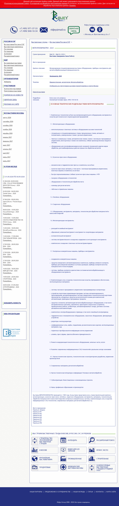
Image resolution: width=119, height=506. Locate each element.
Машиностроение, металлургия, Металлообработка (66, 82)
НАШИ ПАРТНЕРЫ (36, 492)
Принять (72, 6)
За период (8, 54)
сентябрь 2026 (8, 121)
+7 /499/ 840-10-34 (29, 31)
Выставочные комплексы (13, 47)
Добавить (7, 82)
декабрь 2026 (7, 133)
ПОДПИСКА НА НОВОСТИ (13, 95)
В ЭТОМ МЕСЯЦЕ (10, 167)
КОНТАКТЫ (100, 492)
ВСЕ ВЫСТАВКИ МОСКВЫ (14, 113)
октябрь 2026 (7, 125)
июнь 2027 (6, 157)
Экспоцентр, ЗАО (56, 76)
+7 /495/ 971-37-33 (29, 29)
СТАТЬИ (90, 492)
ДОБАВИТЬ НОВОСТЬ (12, 303)
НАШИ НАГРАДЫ (79, 492)
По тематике (8, 51)
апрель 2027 (7, 149)
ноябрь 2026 (7, 129)
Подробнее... (7, 187)
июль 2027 (6, 161)
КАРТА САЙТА (111, 492)
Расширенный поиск (11, 56)
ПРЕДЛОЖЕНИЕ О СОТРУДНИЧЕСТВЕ (57, 492)
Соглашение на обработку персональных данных (48, 4)
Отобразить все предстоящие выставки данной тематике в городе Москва (74, 86)
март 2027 (6, 145)
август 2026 (7, 118)
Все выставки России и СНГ (14, 45)
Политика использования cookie (17, 4)
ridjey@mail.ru (58, 30)
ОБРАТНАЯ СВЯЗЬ (10, 100)
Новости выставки (39, 92)
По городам (8, 49)
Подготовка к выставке (12, 91)
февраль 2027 (8, 141)
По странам (8, 68)
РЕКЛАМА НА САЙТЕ (11, 104)
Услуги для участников (12, 89)
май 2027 (6, 153)
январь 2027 (7, 137)
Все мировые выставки (12, 63)
